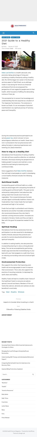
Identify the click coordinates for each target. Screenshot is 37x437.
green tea (9, 138)
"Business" (4, 383)
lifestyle (21, 292)
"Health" (4, 386)
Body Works (6, 37)
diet (8, 292)
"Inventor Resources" (7, 390)
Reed (4, 46)
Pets (3, 414)
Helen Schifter (22, 171)
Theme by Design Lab (19, 433)
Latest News (5, 406)
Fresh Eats (5, 402)
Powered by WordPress (28, 431)
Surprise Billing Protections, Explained (12, 369)
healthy (14, 292)
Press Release (5, 417)
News (3, 410)
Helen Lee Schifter (8, 73)
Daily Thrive (16, 37)
